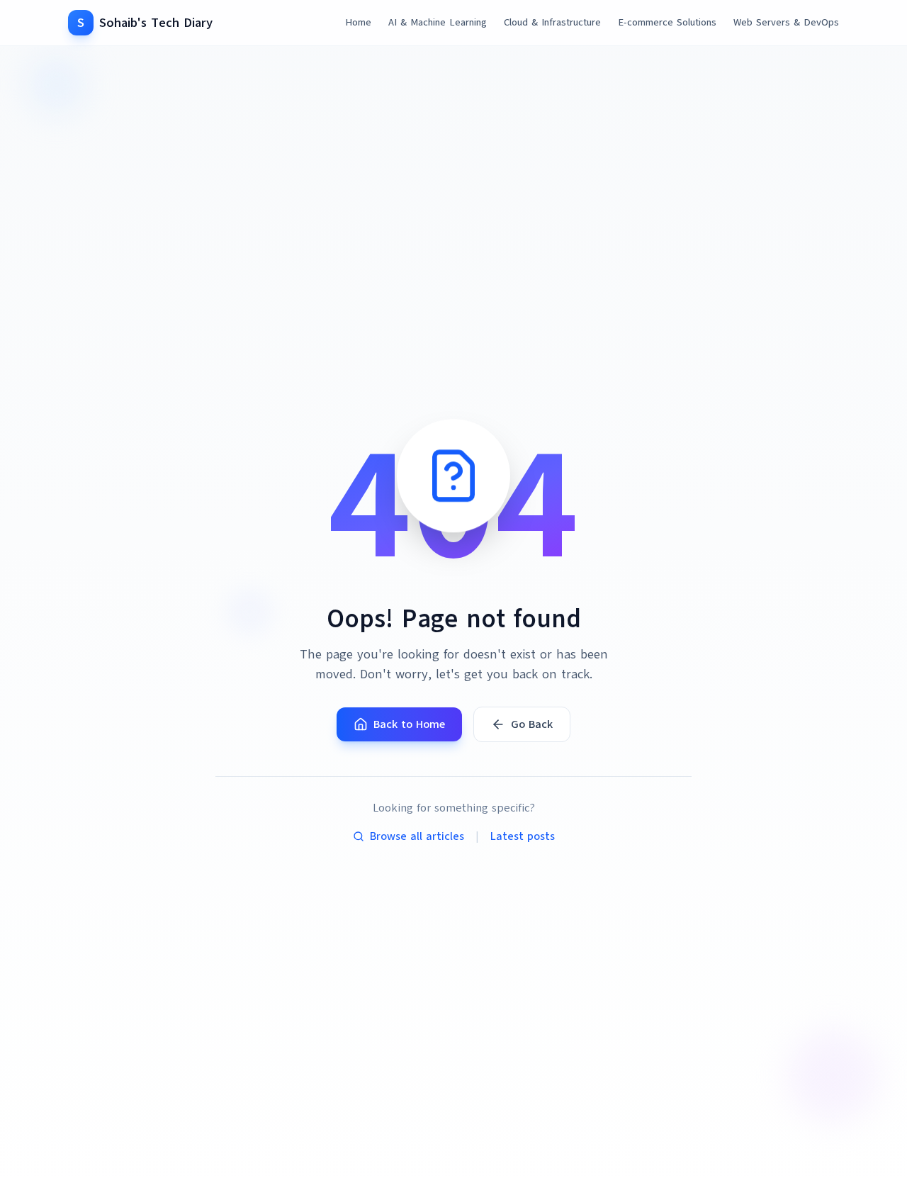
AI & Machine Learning (437, 22)
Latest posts (522, 836)
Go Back (532, 724)
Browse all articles (417, 836)
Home (358, 22)
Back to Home (409, 724)
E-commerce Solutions (667, 22)
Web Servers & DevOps (786, 22)
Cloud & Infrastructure (552, 22)
